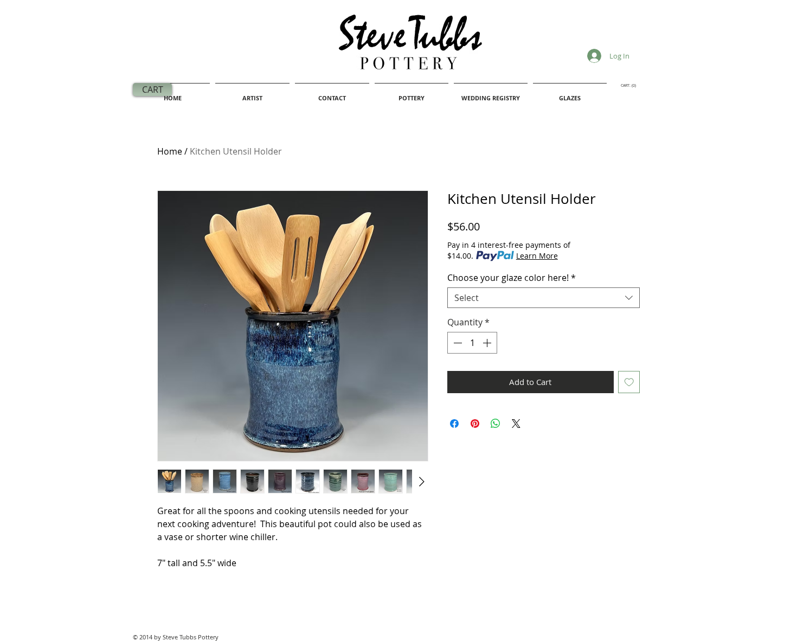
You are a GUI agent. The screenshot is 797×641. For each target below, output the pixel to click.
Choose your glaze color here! (511, 277)
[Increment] (488, 342)
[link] (630, 86)
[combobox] (543, 297)
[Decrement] (456, 342)
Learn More (537, 256)
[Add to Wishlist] (629, 382)
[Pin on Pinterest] (474, 423)
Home (169, 151)
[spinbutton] (472, 342)
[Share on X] (516, 423)
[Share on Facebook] (454, 423)
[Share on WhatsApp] (495, 423)
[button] (490, 93)
